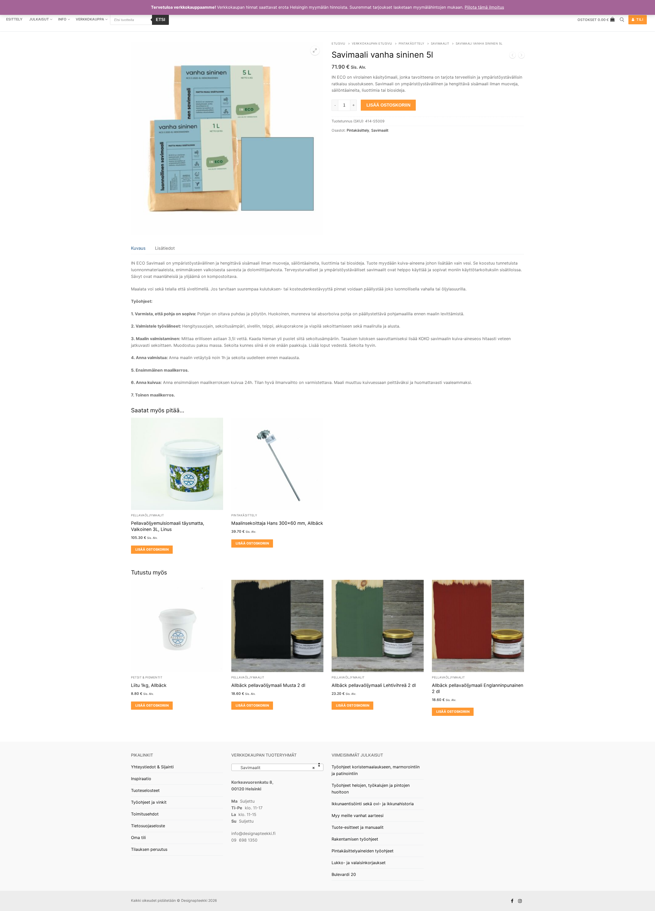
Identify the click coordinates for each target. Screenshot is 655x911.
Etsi (160, 19)
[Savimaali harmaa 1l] (521, 56)
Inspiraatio (141, 778)
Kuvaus (138, 248)
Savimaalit (440, 43)
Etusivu (338, 43)
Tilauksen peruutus (149, 849)
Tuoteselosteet (145, 790)
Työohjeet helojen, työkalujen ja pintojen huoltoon (371, 788)
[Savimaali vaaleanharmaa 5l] (512, 56)
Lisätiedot (165, 248)
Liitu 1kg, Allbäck (149, 685)
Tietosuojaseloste (148, 825)
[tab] (138, 248)
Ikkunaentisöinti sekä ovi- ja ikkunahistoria (373, 803)
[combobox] (277, 767)
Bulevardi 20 (344, 874)
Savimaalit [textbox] (276, 767)
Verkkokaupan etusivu (372, 43)
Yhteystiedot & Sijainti (152, 766)
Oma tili (138, 837)
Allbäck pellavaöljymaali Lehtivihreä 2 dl (374, 685)
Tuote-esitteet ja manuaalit (358, 827)
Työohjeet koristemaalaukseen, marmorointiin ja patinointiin (376, 770)
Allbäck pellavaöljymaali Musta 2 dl (268, 685)
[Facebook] (512, 901)
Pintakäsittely (411, 43)
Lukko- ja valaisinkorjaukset (359, 862)
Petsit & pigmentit (146, 677)
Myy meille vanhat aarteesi (358, 815)
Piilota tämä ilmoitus (484, 7)
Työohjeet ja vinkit (149, 802)
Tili (639, 19)
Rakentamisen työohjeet (355, 839)
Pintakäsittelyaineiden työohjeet (363, 850)
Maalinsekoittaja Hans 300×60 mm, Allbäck (277, 523)
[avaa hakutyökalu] (622, 19)
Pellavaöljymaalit (147, 515)
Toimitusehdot (145, 813)
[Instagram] (520, 901)
